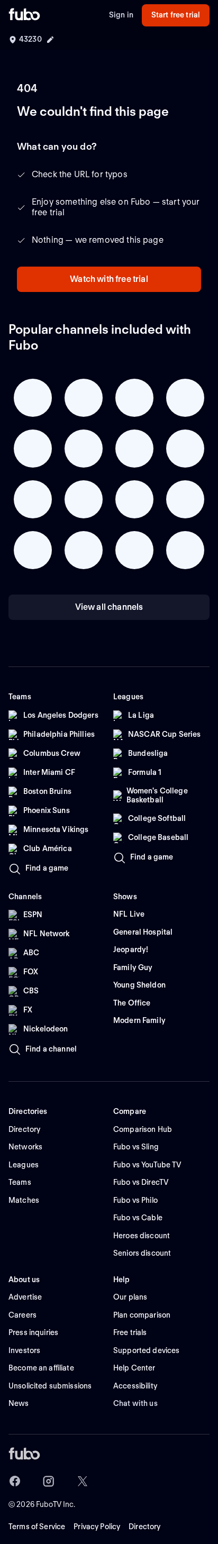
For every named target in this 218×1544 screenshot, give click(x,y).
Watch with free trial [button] (109, 279)
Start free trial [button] (175, 15)
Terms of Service (36, 1526)
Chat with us (135, 1403)
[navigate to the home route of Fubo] (24, 15)
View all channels (109, 607)
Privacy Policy (97, 1526)
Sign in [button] (121, 15)
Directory (144, 1526)
